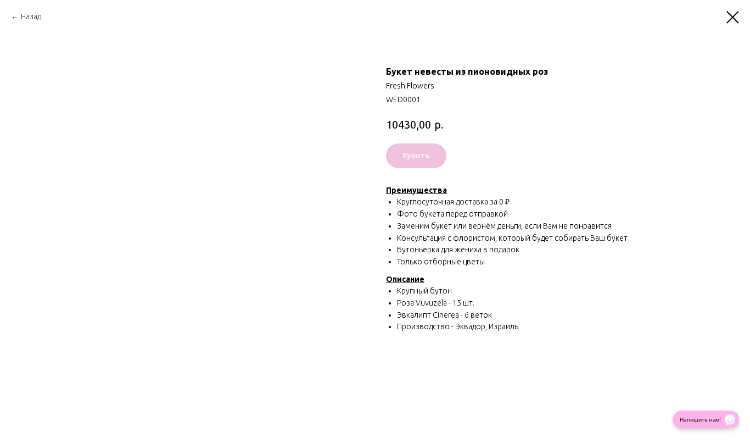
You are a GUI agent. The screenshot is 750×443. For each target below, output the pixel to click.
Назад (31, 16)
